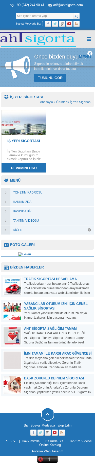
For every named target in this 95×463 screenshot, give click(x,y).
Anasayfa (46, 102)
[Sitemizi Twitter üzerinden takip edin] (55, 24)
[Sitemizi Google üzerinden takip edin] (62, 24)
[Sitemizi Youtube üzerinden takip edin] (69, 24)
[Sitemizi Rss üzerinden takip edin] (76, 24)
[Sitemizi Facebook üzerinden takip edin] (48, 24)
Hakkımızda (31, 441)
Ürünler (61, 102)
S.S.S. (11, 441)
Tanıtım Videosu (81, 441)
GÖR (50, 78)
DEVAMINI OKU (24, 168)
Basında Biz (54, 441)
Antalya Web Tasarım (47, 451)
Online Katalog (50, 445)
